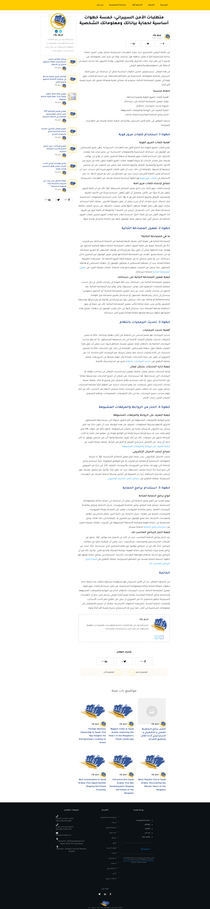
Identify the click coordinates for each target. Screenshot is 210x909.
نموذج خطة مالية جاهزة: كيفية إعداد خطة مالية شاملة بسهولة (58, 100)
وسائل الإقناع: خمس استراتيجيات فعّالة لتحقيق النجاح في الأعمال (58, 66)
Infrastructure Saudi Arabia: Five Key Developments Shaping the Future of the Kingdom (121, 787)
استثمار (113, 863)
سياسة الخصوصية (143, 820)
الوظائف (147, 824)
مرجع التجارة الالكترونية (108, 817)
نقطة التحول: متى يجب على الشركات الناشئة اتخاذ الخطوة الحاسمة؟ (58, 187)
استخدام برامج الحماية (155, 527)
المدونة (147, 829)
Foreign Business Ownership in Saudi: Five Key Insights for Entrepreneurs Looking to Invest (92, 736)
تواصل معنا (146, 837)
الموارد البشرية (111, 848)
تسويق (114, 838)
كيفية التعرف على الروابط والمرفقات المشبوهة (146, 446)
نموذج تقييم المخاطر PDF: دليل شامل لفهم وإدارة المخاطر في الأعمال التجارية (58, 118)
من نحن (147, 833)
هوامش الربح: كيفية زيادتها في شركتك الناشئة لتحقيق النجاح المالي (58, 83)
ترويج (114, 843)
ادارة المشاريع (111, 868)
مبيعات (113, 823)
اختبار (114, 874)
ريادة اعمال (112, 833)
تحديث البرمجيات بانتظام (138, 361)
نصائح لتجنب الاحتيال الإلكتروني (123, 479)
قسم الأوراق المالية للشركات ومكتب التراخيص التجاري (139, 860)
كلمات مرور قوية (148, 178)
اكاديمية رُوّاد (145, 849)
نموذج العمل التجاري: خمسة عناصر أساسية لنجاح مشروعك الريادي (58, 135)
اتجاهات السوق (111, 879)
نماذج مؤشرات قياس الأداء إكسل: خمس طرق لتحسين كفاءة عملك (58, 170)
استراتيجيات (112, 858)
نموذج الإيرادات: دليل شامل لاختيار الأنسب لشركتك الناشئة (58, 153)
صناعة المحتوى (111, 828)
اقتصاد (114, 853)
